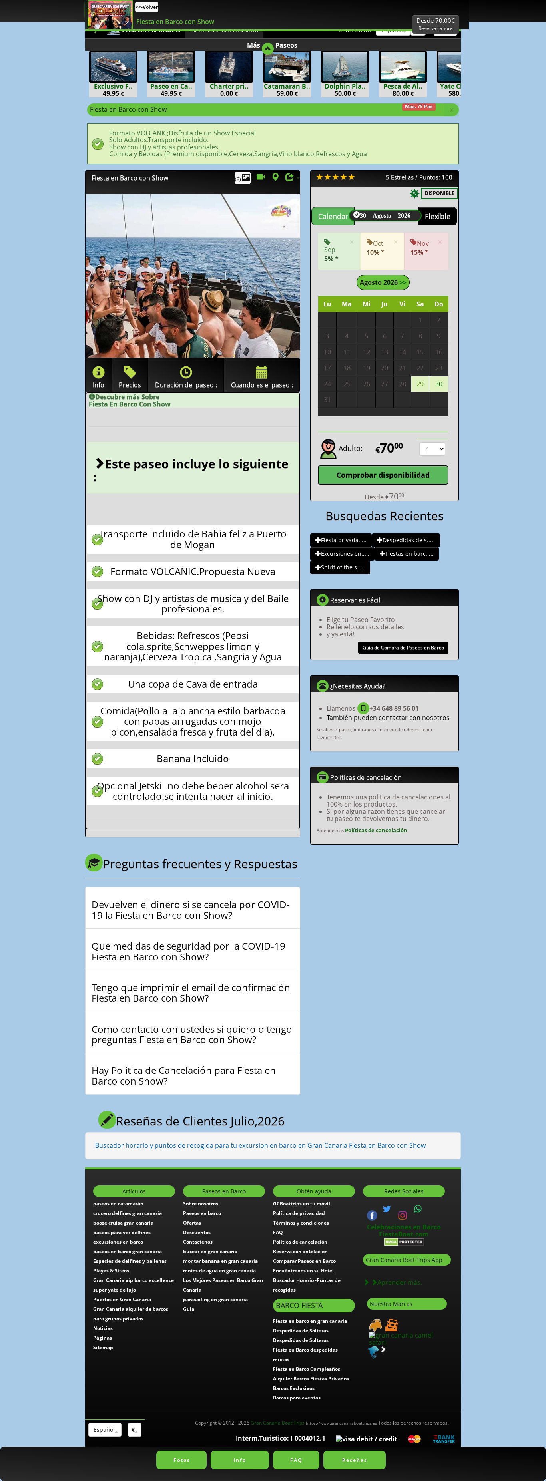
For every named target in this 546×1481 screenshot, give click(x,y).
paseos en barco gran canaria (127, 1251)
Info (239, 1460)
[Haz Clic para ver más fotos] (193, 276)
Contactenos (198, 1241)
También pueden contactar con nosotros (388, 717)
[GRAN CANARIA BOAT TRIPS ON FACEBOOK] (372, 1214)
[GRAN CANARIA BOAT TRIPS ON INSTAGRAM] (403, 1214)
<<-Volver (147, 7)
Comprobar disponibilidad (383, 475)
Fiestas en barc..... (409, 553)
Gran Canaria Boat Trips (314, 1422)
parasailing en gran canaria (215, 1299)
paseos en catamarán (118, 1203)
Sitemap (103, 1347)
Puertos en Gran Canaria (122, 1299)
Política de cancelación (300, 1241)
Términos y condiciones (301, 1222)
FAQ (278, 1232)
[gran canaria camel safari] (407, 1338)
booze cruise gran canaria (123, 1222)
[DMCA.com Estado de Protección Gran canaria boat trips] (404, 1241)
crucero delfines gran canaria (127, 1213)
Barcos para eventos (297, 1397)
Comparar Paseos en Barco (304, 1261)
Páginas (102, 1337)
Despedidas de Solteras (301, 1330)
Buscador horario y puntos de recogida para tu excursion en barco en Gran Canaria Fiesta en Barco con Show (260, 1145)
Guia (188, 1309)
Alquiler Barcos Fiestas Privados (311, 1378)
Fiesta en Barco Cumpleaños (306, 1369)
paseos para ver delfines (122, 1232)
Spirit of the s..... (343, 567)
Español (103, 1429)
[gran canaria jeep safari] (390, 1324)
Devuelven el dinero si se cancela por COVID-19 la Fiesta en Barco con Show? (191, 909)
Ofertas (192, 1222)
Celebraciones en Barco (404, 1227)
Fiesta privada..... (344, 540)
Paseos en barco (202, 1213)
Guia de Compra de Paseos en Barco (403, 647)
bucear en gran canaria (210, 1251)
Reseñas (354, 1460)
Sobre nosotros (200, 1203)
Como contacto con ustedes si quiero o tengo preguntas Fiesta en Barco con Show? (192, 1034)
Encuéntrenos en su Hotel (303, 1270)
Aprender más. (399, 1282)
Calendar (333, 216)
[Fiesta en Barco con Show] (110, 14)
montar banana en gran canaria (220, 1261)
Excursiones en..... (345, 553)
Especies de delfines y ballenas (130, 1261)
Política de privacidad (299, 1213)
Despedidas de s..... (409, 540)
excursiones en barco (118, 1241)
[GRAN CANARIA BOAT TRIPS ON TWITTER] (387, 1209)
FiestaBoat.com (404, 1234)
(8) (238, 179)
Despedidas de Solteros (301, 1340)
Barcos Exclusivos (294, 1388)
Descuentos (197, 1232)
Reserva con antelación (300, 1251)
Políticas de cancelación (376, 830)
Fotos (181, 1460)
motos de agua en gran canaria (219, 1270)
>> (402, 282)
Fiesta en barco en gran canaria (310, 1321)
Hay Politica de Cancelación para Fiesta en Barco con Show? (184, 1075)
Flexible (437, 216)
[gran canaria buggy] (374, 1324)
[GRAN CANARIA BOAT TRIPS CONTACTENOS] (418, 1209)
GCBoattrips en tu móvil (301, 1203)
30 (438, 384)
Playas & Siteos (111, 1270)
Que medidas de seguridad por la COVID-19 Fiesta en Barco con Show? (188, 951)
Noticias (103, 1328)
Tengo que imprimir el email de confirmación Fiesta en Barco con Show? (191, 993)
